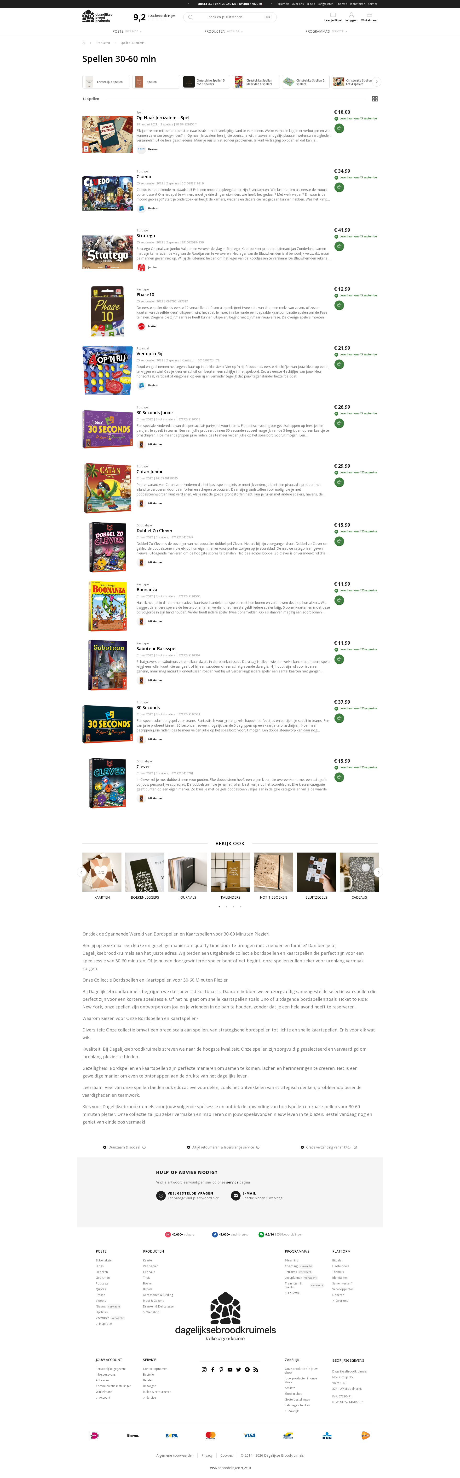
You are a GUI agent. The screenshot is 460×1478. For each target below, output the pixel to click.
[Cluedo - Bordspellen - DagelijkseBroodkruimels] (107, 193)
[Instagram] (204, 1369)
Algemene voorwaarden (175, 1455)
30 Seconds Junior (155, 412)
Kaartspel (143, 289)
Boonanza (147, 589)
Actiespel (143, 348)
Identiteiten (357, 4)
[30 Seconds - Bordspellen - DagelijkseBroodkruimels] (107, 724)
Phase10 (145, 294)
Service (373, 4)
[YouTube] (230, 1369)
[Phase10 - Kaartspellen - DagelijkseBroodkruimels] (107, 311)
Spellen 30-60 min (132, 42)
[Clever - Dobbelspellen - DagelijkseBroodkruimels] (107, 783)
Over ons (298, 4)
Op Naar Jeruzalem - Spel (163, 117)
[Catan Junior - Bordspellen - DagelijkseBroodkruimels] (107, 488)
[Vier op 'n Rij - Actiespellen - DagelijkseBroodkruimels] (107, 370)
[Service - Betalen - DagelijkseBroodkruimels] (94, 1436)
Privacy (207, 1455)
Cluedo (144, 176)
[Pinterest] (221, 1369)
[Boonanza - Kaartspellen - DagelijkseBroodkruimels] (107, 606)
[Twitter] (238, 1369)
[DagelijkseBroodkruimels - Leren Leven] (83, 42)
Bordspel (143, 171)
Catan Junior (150, 471)
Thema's (341, 4)
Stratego (146, 235)
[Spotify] (247, 1369)
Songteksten (326, 4)
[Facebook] (212, 1369)
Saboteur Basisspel (157, 648)
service (232, 1182)
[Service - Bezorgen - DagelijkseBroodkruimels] (366, 1436)
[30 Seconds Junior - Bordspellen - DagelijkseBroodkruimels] (107, 429)
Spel (139, 112)
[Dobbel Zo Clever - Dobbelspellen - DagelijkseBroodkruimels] (107, 547)
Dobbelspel (145, 525)
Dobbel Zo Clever (154, 530)
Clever (143, 766)
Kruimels (283, 4)
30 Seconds (148, 707)
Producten (103, 42)
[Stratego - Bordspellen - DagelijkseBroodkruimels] (107, 252)
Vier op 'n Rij (149, 353)
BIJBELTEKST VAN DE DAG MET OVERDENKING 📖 (231, 4)
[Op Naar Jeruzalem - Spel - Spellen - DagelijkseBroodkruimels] (107, 134)
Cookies (226, 1455)
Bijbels (310, 4)
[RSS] (255, 1369)
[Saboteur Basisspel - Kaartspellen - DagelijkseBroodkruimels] (107, 665)
